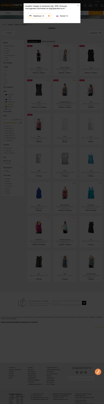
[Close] (78, 5)
